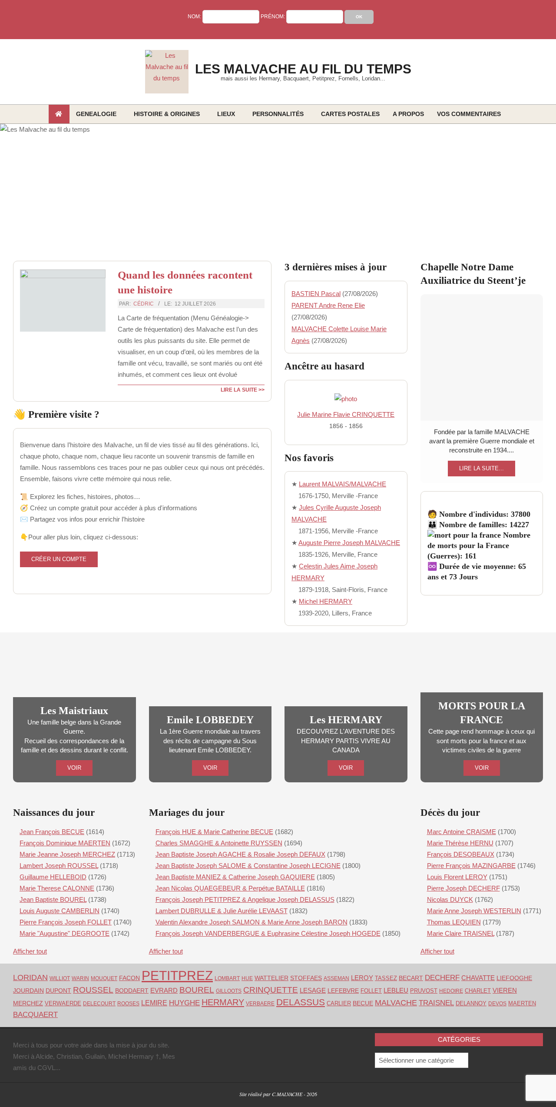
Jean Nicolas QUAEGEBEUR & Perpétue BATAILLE (230, 888)
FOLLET (371, 990)
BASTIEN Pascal (316, 293)
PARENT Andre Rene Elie (328, 305)
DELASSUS (300, 1002)
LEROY (362, 977)
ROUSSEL (93, 989)
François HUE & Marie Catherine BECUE (214, 831)
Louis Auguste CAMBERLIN (59, 910)
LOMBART (227, 978)
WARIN (80, 978)
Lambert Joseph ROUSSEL (59, 865)
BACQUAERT (35, 1015)
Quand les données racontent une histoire (185, 282)
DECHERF (442, 978)
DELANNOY (471, 1004)
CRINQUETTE (270, 989)
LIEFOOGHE (514, 977)
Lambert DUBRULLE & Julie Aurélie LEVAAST (222, 910)
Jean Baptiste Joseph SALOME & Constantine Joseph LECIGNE (248, 865)
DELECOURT (99, 1004)
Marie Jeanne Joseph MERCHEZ (67, 854)
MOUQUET (104, 978)
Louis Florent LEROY (457, 877)
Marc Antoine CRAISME (461, 831)
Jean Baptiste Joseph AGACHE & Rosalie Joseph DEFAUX (240, 854)
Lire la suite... (481, 468)
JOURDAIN (28, 990)
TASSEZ (386, 978)
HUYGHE (184, 1003)
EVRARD (164, 990)
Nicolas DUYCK (450, 899)
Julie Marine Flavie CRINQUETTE (345, 414)
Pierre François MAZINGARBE (471, 865)
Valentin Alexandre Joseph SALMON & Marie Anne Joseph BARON (252, 922)
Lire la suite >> (243, 390)
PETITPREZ (177, 975)
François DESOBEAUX (460, 854)
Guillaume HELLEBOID (53, 877)
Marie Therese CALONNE (57, 888)
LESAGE (313, 990)
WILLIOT (60, 978)
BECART (411, 978)
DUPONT (58, 990)
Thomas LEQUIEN (454, 922)
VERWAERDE (63, 1003)
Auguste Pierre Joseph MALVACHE (349, 542)
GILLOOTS (229, 991)
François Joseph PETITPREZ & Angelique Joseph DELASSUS (245, 899)
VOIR (74, 768)
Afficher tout (30, 951)
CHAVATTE (478, 977)
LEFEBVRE (343, 990)
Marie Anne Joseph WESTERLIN (474, 910)
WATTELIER (271, 978)
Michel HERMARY (325, 601)
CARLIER (339, 1004)
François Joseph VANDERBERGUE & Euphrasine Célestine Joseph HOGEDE (268, 933)
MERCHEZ (28, 1003)
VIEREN (505, 990)
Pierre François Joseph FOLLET (66, 922)
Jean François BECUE (52, 831)
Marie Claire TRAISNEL (460, 933)
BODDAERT (132, 990)
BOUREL (196, 989)
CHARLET (478, 991)
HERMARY (223, 1002)
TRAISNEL (436, 1002)
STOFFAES (306, 977)
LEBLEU (396, 990)
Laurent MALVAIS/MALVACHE (342, 484)
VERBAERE (260, 1004)
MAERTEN (522, 1004)
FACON (129, 977)
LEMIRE (154, 1003)
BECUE (363, 1003)
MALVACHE (396, 1002)
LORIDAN (30, 977)
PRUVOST (423, 990)
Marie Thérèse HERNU (460, 843)
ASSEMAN (336, 978)
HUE (247, 978)
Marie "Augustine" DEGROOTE (64, 933)
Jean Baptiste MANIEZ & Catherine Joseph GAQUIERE (235, 877)
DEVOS (497, 1004)
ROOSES (128, 1004)
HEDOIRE (451, 991)
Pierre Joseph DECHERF (463, 888)
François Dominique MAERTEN (65, 843)
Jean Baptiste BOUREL (53, 899)
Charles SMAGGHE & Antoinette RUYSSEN (219, 843)
